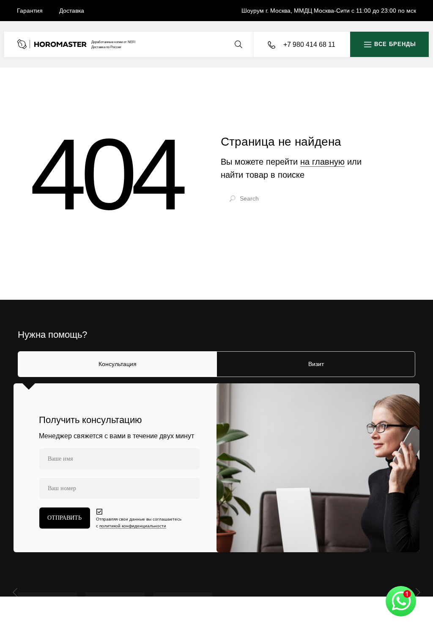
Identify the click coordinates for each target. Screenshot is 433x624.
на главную (322, 161)
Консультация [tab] (118, 364)
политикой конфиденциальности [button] (132, 526)
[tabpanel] (216, 467)
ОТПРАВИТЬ (64, 518)
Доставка (71, 10)
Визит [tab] (316, 364)
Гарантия (30, 10)
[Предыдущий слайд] (16, 592)
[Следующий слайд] (416, 592)
